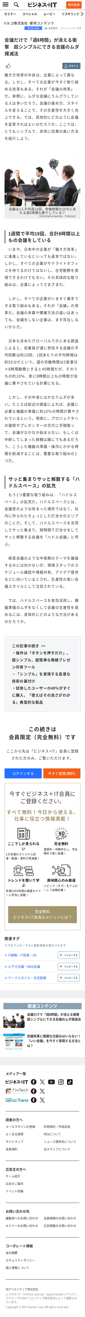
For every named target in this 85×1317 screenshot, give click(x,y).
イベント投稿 (14, 1191)
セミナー (10, 14)
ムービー (49, 14)
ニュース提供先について (60, 1141)
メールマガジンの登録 (20, 1126)
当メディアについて (57, 1149)
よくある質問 (14, 1134)
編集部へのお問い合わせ (22, 1218)
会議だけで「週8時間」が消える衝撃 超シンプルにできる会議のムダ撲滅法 (55, 1016)
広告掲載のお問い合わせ (60, 1225)
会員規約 (11, 1149)
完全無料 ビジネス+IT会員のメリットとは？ (42, 914)
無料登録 (74, 5)
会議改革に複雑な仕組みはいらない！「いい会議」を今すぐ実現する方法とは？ (54, 1041)
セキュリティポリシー (20, 1260)
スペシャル (29, 14)
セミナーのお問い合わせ (22, 1225)
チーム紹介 (13, 1176)
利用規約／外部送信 (57, 1126)
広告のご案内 (14, 1183)
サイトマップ (14, 1141)
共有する (73, 65)
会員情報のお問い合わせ (60, 1218)
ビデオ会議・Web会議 (24, 966)
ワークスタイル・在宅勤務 (27, 977)
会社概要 (11, 1252)
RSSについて (52, 1134)
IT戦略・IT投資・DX (22, 955)
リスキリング (70, 14)
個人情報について (17, 1267)
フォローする (71, 955)
